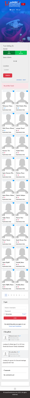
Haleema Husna (20, 173)
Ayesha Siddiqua (20, 195)
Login (18, 9)
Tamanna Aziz (6, 151)
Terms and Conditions (15, 326)
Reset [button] (24, 79)
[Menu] (23, 4)
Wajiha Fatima (20, 151)
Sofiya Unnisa (6, 218)
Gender (5, 49)
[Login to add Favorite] (13, 91)
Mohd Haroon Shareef (8, 128)
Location (6, 66)
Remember (9, 314)
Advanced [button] (19, 79)
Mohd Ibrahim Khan (21, 106)
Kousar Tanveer (6, 240)
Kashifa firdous (20, 285)
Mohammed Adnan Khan (9, 106)
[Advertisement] (15, 27)
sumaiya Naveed (20, 128)
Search (7, 75)
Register (13, 9)
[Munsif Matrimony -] (13, 4)
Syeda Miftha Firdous (8, 285)
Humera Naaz (19, 218)
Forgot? (24, 314)
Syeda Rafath (6, 262)
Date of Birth (7, 57)
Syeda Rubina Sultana (8, 195)
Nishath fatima (20, 262)
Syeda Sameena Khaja (8, 173)
